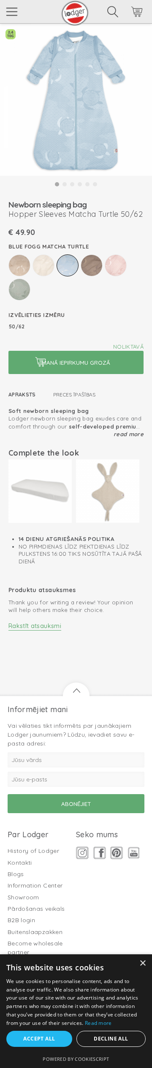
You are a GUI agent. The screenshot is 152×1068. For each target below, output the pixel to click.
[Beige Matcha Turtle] (19, 265)
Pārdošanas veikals (36, 908)
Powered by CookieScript (76, 1059)
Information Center (35, 885)
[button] (57, 184)
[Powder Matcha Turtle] (116, 265)
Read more (129, 434)
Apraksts (22, 394)
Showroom (23, 897)
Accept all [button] (39, 1038)
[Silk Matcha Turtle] (19, 289)
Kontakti (20, 862)
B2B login (21, 920)
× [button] (142, 963)
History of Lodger (33, 851)
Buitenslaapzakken (35, 932)
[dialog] (76, 1011)
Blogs (16, 874)
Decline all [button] (111, 1038)
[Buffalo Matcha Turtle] (92, 265)
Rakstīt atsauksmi (34, 626)
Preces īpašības (74, 394)
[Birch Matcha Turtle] (43, 265)
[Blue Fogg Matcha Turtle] (68, 265)
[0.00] (125, 13)
